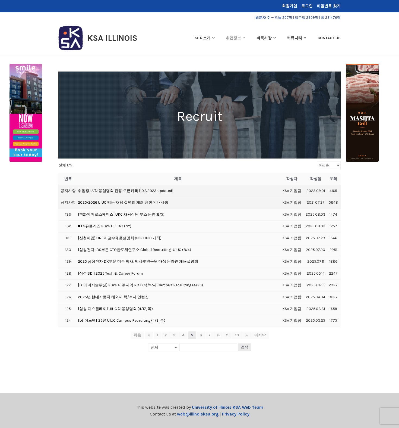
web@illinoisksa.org (197, 414)
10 (237, 335)
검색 (244, 347)
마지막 (260, 335)
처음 (137, 335)
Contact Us (329, 38)
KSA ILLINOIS (112, 38)
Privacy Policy (235, 414)
